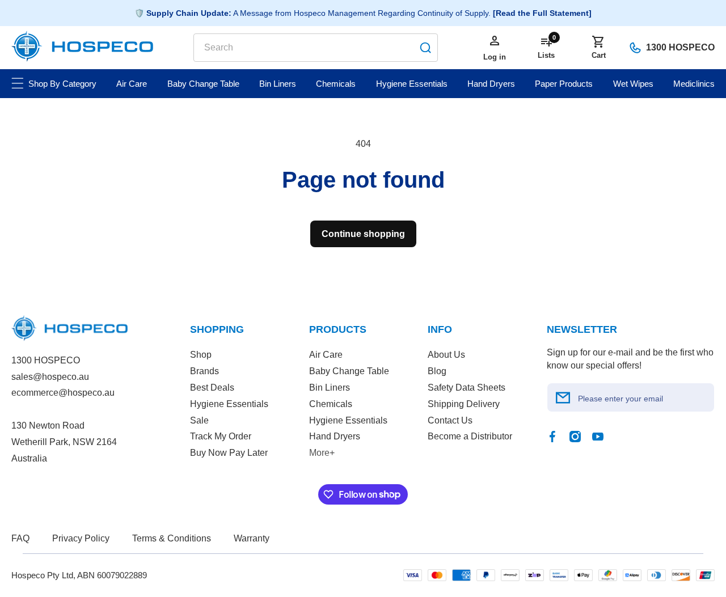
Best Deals (212, 387)
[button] (598, 47)
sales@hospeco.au (50, 377)
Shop (201, 354)
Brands (204, 371)
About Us (446, 354)
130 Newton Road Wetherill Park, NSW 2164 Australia (64, 442)
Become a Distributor (470, 436)
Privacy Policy (80, 538)
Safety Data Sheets (466, 387)
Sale (199, 420)
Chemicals (330, 404)
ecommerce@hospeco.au (63, 392)
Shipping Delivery (464, 404)
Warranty (251, 538)
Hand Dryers (334, 436)
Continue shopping (363, 234)
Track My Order (220, 436)
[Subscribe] (563, 397)
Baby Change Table (349, 371)
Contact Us (450, 420)
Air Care (326, 354)
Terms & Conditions (171, 538)
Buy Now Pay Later (229, 453)
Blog (437, 371)
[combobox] (315, 47)
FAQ (20, 538)
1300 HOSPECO (680, 47)
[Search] (425, 47)
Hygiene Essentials (229, 404)
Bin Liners (329, 387)
